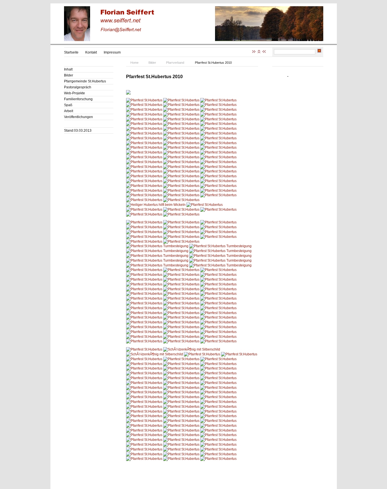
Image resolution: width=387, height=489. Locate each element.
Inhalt (68, 69)
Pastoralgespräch (77, 87)
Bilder (68, 75)
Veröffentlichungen (78, 117)
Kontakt (91, 52)
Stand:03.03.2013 (78, 131)
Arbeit (68, 111)
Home (134, 62)
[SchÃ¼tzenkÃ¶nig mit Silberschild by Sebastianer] (191, 349)
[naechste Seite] (254, 52)
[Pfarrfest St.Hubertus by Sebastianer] (144, 100)
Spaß (68, 105)
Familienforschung (78, 99)
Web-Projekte (74, 93)
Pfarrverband (175, 62)
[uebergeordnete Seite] (259, 52)
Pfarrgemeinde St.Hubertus (85, 81)
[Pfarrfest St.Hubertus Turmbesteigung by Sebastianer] (157, 246)
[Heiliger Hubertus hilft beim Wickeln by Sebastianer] (156, 205)
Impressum (112, 52)
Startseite (71, 52)
